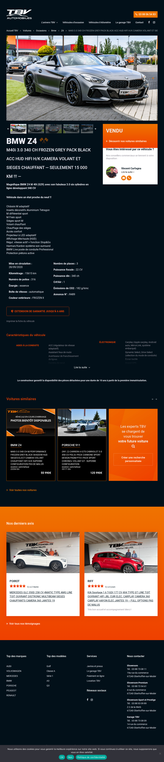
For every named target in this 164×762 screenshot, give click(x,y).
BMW (9, 681)
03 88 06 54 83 (147, 14)
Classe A (51, 671)
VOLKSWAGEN (13, 671)
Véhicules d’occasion (73, 22)
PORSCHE (11, 685)
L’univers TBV (48, 22)
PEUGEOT (11, 690)
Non (70, 757)
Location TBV (93, 681)
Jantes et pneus (95, 666)
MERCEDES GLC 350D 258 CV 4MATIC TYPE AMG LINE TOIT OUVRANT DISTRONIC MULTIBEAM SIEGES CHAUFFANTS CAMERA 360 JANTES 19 (41, 596)
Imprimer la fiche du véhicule (20, 321)
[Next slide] (153, 78)
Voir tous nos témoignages (24, 623)
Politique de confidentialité (91, 757)
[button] (18, 129)
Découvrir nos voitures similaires (127, 141)
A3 (48, 681)
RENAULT (11, 695)
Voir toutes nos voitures (23, 490)
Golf (49, 666)
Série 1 (50, 676)
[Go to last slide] (11, 78)
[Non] (160, 753)
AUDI (8, 666)
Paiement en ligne (95, 676)
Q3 (48, 685)
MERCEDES (12, 676)
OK (61, 757)
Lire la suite (127, 172)
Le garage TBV (123, 22)
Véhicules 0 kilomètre (100, 22)
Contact (139, 22)
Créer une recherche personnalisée (133, 459)
